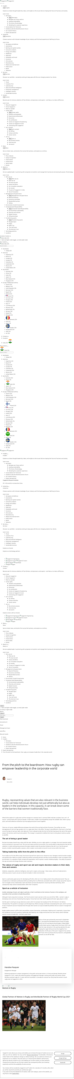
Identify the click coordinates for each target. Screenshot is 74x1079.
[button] (7, 342)
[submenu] (8, 486)
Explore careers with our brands (11, 612)
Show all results (4, 734)
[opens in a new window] (36, 795)
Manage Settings (62, 1058)
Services (7, 74)
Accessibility (10, 1040)
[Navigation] (3, 3)
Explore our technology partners (11, 551)
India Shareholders (12, 1047)
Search (2, 705)
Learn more (6, 14)
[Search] (0, 3)
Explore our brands (8, 548)
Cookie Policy (15, 1073)
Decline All (62, 1062)
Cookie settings (11, 1049)
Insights (7, 7)
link (4, 7)
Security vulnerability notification (15, 1045)
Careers (7, 97)
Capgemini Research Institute (10, 480)
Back (10, 17)
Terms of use (11, 1038)
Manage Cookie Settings (32, 1054)
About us (7, 169)
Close (2, 713)
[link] (7, 1)
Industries (8, 36)
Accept (62, 1053)
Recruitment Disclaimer (13, 1043)
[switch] (0, 239)
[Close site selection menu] (7, 242)
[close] (2, 3)
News (6, 148)
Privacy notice (11, 1041)
